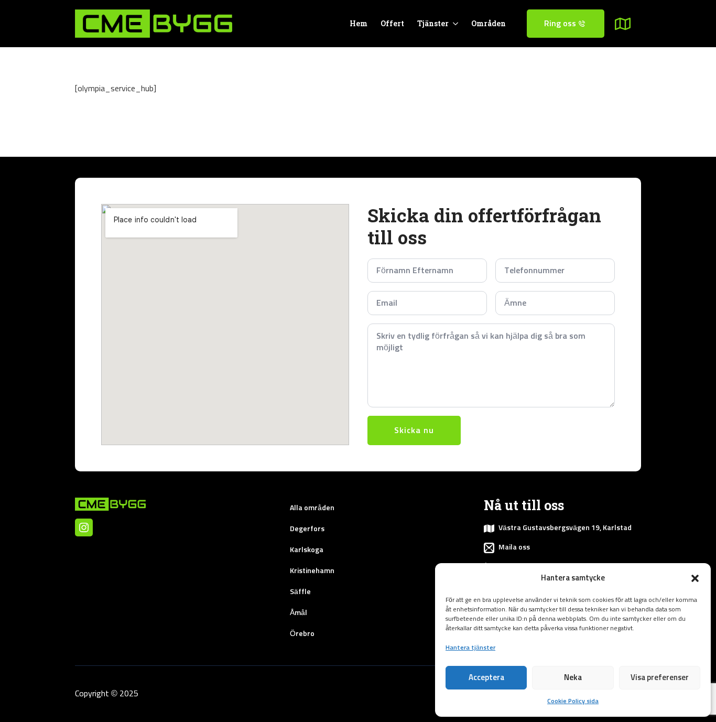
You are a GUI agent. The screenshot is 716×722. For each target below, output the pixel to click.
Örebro (302, 634)
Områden (488, 23)
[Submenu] (628, 23)
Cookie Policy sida (573, 701)
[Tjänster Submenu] (453, 23)
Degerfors (307, 529)
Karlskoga (306, 550)
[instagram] (84, 527)
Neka (573, 678)
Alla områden (312, 508)
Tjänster (433, 23)
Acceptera (486, 678)
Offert (392, 23)
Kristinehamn (312, 571)
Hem (358, 23)
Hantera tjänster (470, 648)
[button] (695, 578)
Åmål (298, 613)
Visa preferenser (660, 678)
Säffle (300, 592)
